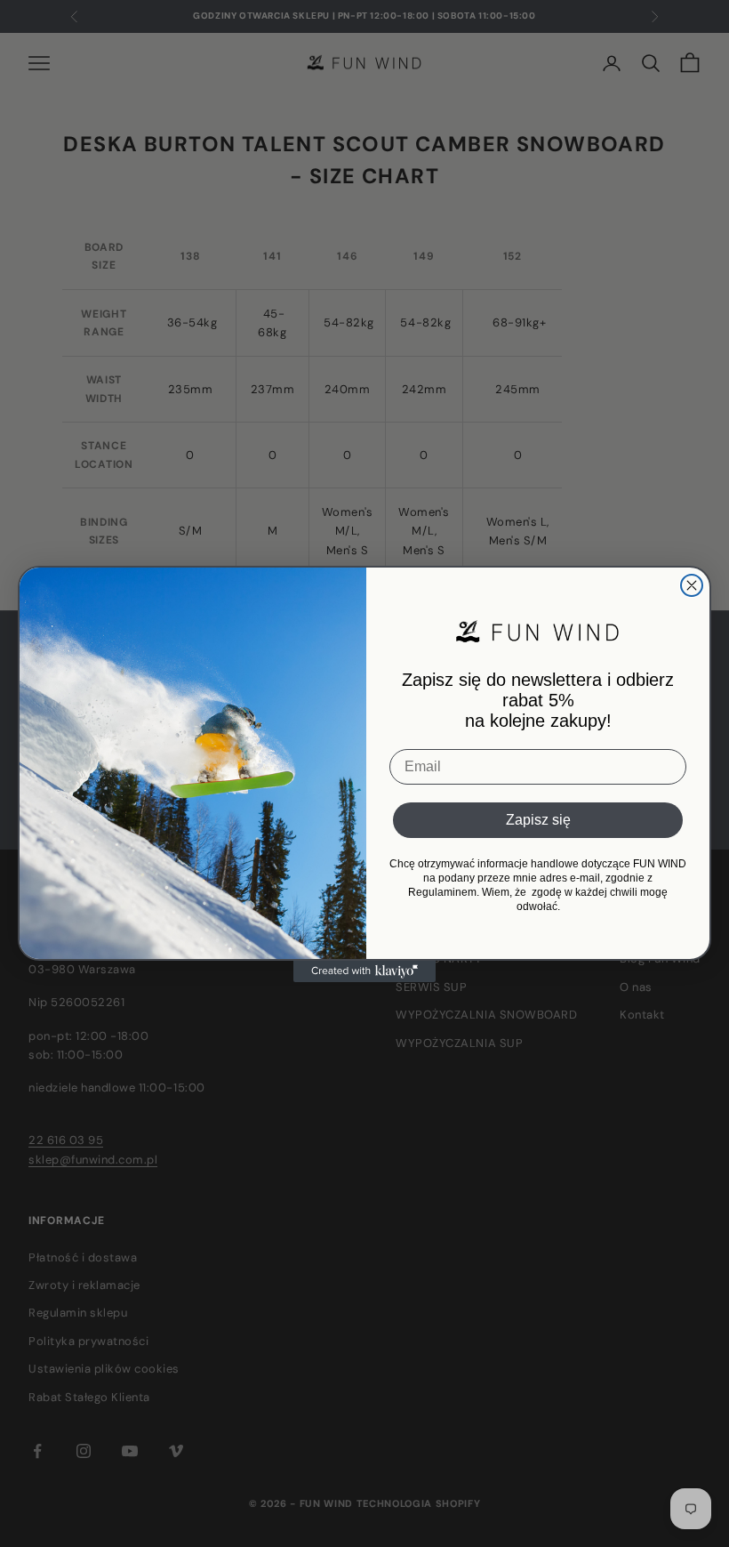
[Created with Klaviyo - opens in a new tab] (364, 971)
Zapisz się (538, 819)
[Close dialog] (691, 585)
